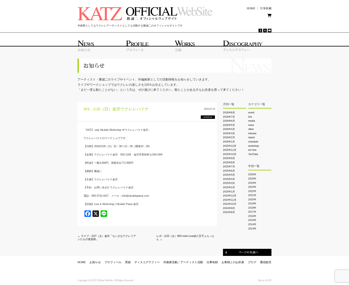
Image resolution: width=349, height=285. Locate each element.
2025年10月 (229, 154)
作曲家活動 (170, 262)
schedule (253, 141)
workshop (253, 146)
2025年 (252, 178)
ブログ (252, 262)
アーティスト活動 (191, 262)
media (251, 120)
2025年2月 (229, 187)
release (252, 133)
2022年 (252, 191)
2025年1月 (229, 191)
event (251, 112)
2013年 (252, 228)
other (251, 129)
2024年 (252, 183)
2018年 (252, 207)
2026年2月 (229, 137)
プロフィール (112, 262)
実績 (128, 262)
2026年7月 (229, 116)
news (251, 125)
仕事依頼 (212, 262)
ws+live (252, 150)
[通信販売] (269, 16)
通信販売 (265, 262)
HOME (82, 262)
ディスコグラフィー (147, 262)
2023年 (252, 187)
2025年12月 (229, 146)
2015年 (252, 220)
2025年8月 (229, 162)
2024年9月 (229, 208)
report (251, 137)
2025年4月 (229, 179)
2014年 (252, 224)
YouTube (253, 154)
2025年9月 (229, 158)
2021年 (252, 195)
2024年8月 (229, 212)
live (250, 116)
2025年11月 (229, 150)
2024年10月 (229, 204)
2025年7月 (229, 166)
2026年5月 (229, 125)
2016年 (252, 216)
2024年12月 (229, 195)
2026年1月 (229, 141)
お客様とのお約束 (233, 262)
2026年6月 (229, 120)
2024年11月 (229, 199)
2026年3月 (229, 133)
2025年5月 (229, 174)
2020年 (252, 199)
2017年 (252, 211)
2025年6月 (229, 170)
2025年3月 (229, 183)
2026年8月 (229, 112)
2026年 (252, 174)
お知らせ (95, 262)
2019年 (252, 203)
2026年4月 (229, 129)
